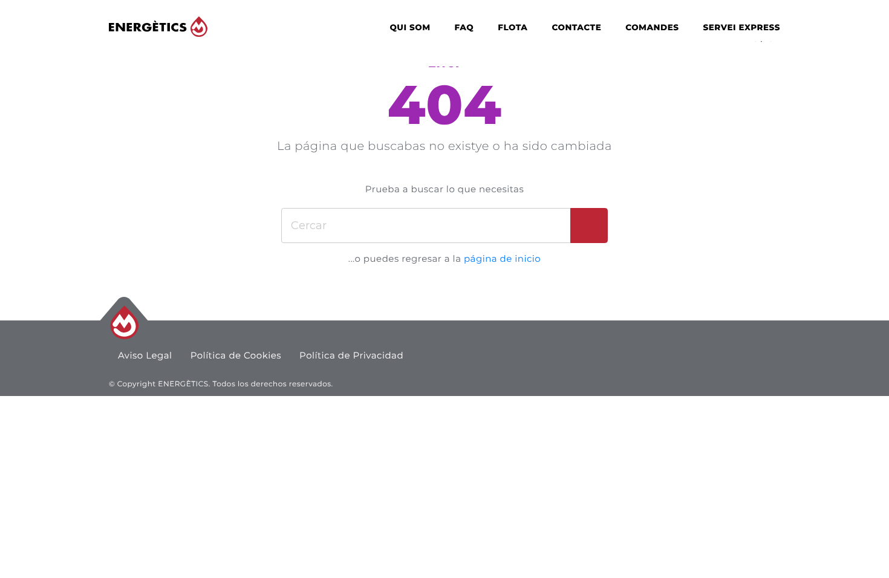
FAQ (464, 28)
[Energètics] (158, 26)
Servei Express (741, 28)
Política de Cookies (235, 355)
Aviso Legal (145, 355)
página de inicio (502, 258)
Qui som (409, 28)
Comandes (652, 28)
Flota (512, 28)
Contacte (576, 28)
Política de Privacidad (351, 355)
